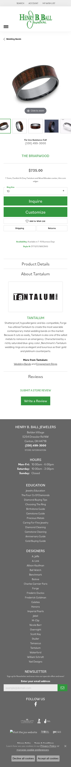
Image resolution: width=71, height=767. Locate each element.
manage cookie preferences (33, 749)
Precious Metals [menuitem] (35, 518)
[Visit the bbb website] (39, 721)
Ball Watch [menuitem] (35, 570)
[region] (35, 83)
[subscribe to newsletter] (62, 687)
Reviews (35, 376)
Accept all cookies (48, 758)
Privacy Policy (48, 745)
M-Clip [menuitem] (35, 620)
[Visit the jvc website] (45, 732)
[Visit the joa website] (47, 721)
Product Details (36, 264)
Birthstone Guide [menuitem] (35, 509)
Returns (52, 228)
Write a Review (35, 401)
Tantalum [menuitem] (35, 647)
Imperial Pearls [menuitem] (35, 611)
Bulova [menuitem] (35, 579)
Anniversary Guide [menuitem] (35, 536)
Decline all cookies (23, 758)
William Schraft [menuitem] (35, 657)
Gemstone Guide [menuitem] (35, 513)
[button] (20, 3)
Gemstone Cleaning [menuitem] (35, 531)
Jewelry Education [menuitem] (35, 490)
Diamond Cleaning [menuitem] (35, 527)
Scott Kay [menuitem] (35, 634)
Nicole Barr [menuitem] (35, 625)
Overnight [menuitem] (35, 629)
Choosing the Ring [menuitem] (35, 504)
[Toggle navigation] (6, 25)
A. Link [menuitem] (35, 561)
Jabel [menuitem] (35, 615)
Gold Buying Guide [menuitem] (35, 541)
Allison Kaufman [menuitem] (35, 565)
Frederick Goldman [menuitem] (35, 597)
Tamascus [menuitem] (35, 643)
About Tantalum (35, 274)
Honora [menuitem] (35, 606)
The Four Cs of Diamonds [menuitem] (35, 495)
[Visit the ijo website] (57, 732)
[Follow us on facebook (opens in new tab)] (35, 704)
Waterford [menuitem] (35, 652)
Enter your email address (35, 681)
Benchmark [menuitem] (35, 574)
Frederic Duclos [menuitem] (35, 593)
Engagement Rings (46, 364)
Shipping (19, 228)
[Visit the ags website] (27, 721)
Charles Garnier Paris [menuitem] (35, 583)
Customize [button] (35, 212)
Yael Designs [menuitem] (35, 661)
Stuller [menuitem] (35, 638)
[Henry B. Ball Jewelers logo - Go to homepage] (35, 19)
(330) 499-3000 (35, 143)
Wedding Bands (13, 39)
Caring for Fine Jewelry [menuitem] (35, 522)
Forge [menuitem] (35, 588)
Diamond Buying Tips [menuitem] (35, 499)
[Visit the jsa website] (23, 732)
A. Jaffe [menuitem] (35, 556)
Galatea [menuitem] (35, 602)
